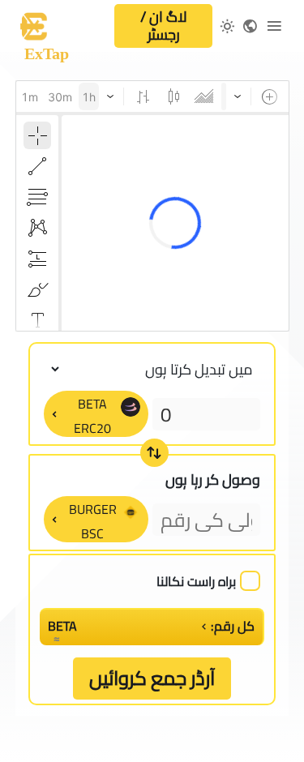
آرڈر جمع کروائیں (152, 678)
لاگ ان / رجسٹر (163, 26)
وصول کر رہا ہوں (212, 479)
